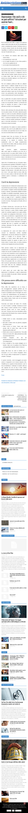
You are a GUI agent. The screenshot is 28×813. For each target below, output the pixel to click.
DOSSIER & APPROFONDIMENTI (7, 14)
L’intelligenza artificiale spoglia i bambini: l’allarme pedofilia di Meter (18, 677)
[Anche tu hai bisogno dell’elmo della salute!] (14, 750)
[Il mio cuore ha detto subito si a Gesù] (5, 589)
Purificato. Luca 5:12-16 (15, 581)
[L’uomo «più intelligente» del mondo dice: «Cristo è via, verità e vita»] (5, 639)
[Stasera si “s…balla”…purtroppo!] (5, 435)
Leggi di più (18, 810)
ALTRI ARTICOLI (17, 406)
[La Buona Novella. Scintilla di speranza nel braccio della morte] (14, 489)
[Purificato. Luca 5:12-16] (5, 582)
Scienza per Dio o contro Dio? (16, 644)
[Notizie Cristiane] (14, 3)
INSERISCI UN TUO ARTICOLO (10, 474)
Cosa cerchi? (13, 595)
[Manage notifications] (24, 803)
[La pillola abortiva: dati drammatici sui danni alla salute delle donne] (5, 723)
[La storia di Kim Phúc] (14, 545)
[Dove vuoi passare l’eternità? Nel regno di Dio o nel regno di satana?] (5, 793)
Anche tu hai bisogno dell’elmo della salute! (13, 762)
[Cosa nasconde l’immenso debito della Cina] (5, 449)
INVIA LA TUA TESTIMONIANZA (10, 471)
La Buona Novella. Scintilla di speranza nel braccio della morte (12, 498)
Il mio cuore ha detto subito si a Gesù (18, 588)
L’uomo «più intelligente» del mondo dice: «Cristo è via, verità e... (18, 638)
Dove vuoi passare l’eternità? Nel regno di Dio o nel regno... (17, 792)
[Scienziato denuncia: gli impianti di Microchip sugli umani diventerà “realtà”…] (5, 442)
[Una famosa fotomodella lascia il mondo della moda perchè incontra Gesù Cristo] (5, 575)
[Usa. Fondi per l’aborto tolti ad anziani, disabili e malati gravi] (5, 665)
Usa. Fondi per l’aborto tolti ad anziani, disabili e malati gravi (16, 664)
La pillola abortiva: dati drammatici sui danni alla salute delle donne (17, 722)
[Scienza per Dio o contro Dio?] (5, 646)
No (13, 810)
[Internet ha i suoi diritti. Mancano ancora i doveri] (5, 428)
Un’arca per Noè (13, 798)
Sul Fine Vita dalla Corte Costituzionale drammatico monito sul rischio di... (12, 703)
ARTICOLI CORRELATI (7, 406)
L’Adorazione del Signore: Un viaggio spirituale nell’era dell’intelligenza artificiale (13, 621)
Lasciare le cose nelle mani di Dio (17, 521)
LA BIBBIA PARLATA (7, 462)
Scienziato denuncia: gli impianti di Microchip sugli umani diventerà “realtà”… (17, 442)
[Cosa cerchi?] (5, 596)
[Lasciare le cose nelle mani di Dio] (5, 522)
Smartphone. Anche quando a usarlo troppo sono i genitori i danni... (18, 671)
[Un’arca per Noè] (5, 800)
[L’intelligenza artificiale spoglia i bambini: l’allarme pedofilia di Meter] (5, 678)
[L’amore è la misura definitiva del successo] (5, 529)
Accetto (9, 810)
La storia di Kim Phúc (7, 553)
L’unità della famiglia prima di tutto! (7, 396)
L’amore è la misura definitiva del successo (17, 528)
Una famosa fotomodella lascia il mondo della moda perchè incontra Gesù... (17, 575)
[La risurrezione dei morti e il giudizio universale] (5, 412)
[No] (26, 807)
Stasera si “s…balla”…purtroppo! (17, 434)
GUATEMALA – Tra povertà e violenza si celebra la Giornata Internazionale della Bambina (22, 398)
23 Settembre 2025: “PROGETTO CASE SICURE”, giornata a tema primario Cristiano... (17, 657)
